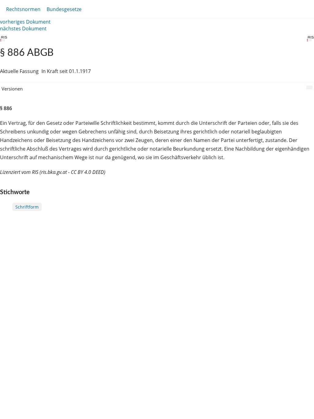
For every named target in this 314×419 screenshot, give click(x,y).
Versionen (12, 89)
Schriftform (27, 207)
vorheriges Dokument (25, 21)
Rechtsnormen (23, 9)
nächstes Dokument (23, 28)
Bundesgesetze (64, 9)
